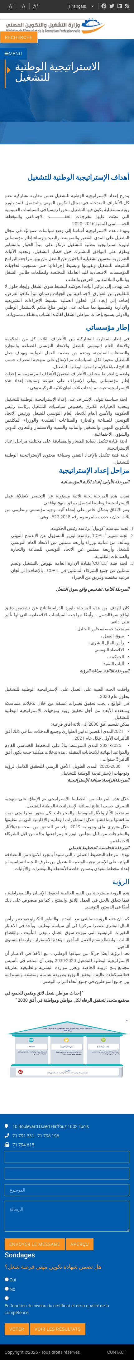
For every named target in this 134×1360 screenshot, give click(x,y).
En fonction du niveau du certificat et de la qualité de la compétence (57, 1309)
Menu (15, 53)
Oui (13, 1280)
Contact (116, 1352)
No (12, 1289)
